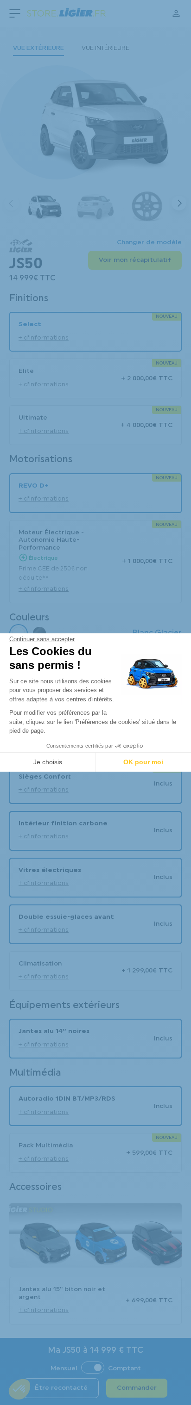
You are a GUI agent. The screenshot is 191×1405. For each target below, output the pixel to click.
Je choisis (47, 762)
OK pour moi (143, 762)
